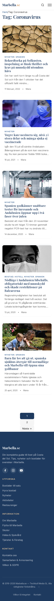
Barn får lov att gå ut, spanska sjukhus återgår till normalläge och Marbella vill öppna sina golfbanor (27, 363)
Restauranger (9, 505)
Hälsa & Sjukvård (11, 535)
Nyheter (6, 495)
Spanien (20, 57)
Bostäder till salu (11, 485)
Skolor (6, 530)
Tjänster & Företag (12, 540)
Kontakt (37, 594)
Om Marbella (9, 520)
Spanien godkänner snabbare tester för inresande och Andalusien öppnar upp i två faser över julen (25, 211)
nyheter (10, 57)
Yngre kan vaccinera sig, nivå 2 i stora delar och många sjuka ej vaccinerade (27, 138)
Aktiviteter (8, 500)
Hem (4, 12)
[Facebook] (5, 470)
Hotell (19, 277)
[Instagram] (13, 470)
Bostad (9, 277)
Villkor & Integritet (21, 594)
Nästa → (27, 428)
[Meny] (50, 5)
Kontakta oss (9, 555)
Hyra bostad (9, 490)
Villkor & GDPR (10, 565)
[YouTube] (21, 470)
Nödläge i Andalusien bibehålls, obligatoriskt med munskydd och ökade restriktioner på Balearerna (26, 285)
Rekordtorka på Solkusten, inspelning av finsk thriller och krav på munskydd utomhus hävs (26, 65)
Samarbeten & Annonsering (17, 560)
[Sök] (42, 5)
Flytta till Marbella (12, 525)
